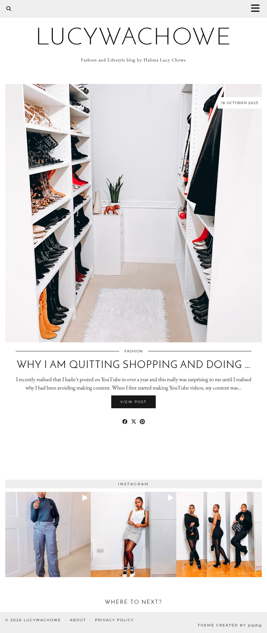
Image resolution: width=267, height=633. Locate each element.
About (78, 620)
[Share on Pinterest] (142, 422)
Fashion (133, 351)
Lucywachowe (133, 38)
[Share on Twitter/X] (133, 422)
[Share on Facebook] (125, 422)
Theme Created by (230, 625)
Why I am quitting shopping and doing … (134, 365)
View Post (133, 402)
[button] (257, 9)
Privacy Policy (114, 620)
